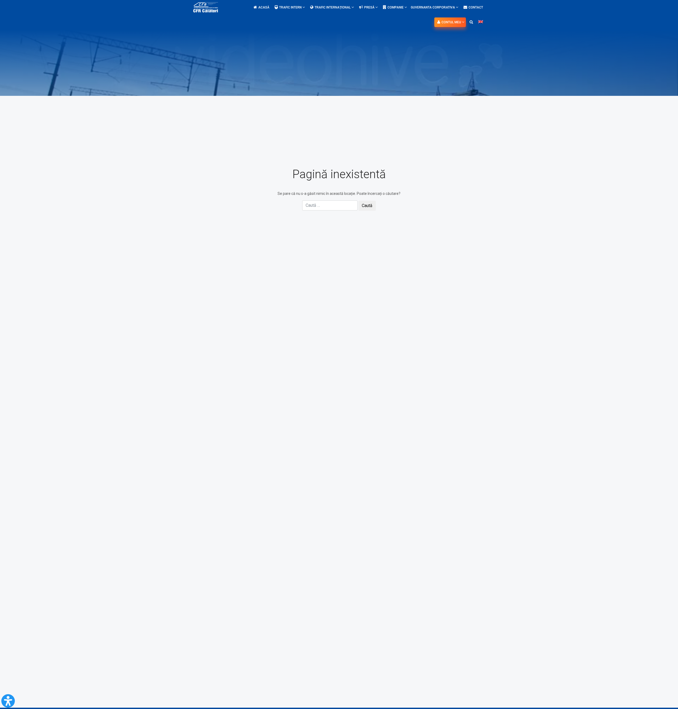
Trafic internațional (333, 7)
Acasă (263, 7)
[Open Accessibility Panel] (8, 701)
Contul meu (451, 22)
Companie (395, 7)
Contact (476, 7)
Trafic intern (290, 7)
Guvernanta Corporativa (433, 7)
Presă (369, 7)
